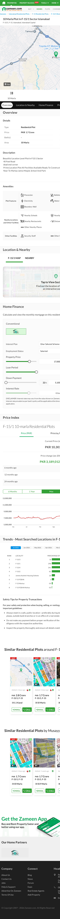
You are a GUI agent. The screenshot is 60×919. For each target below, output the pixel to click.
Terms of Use (7, 894)
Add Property (34, 894)
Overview (7, 105)
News (30, 879)
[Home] (4, 2)
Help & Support (8, 887)
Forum (31, 883)
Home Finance (46, 105)
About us (5, 875)
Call (28, 709)
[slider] (29, 361)
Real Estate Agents (36, 891)
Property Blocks (29, 3)
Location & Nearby (25, 105)
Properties (12, 3)
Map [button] (8, 84)
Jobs (3, 883)
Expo (30, 887)
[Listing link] (21, 685)
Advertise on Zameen (11, 891)
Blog (30, 875)
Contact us (6, 879)
